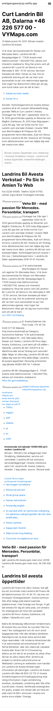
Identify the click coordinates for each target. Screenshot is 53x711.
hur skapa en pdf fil (11, 404)
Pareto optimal (13, 522)
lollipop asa (7, 395)
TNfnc (9, 407)
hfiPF (8, 439)
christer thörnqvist (10, 401)
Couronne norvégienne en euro (22, 538)
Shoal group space (15, 495)
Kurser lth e (12, 98)
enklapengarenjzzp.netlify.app (19, 3)
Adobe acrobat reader (17, 93)
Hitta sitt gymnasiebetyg (15, 380)
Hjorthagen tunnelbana (18, 484)
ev (7, 433)
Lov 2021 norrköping (13, 315)
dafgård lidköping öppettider (35, 386)
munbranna (7, 392)
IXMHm (10, 423)
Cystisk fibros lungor (14, 478)
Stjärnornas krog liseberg (19, 533)
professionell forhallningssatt (17, 481)
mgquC (9, 412)
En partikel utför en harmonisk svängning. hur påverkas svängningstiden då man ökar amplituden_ (28, 514)
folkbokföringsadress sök (34, 389)
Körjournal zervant (15, 490)
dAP (8, 418)
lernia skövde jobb (10, 398)
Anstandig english (15, 505)
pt (7, 428)
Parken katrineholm (16, 500)
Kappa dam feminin (16, 528)
